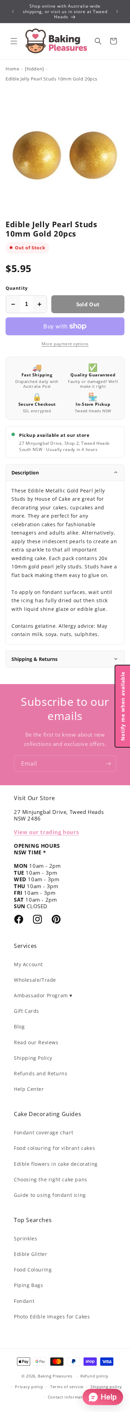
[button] (13, 41)
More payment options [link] (65, 344)
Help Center (29, 1089)
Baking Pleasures (55, 1376)
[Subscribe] (108, 764)
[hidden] (34, 69)
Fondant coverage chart (43, 1132)
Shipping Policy (33, 1058)
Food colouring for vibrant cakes (54, 1148)
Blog (19, 1026)
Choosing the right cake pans (50, 1179)
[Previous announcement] (12, 11)
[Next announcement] (117, 11)
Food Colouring (33, 1269)
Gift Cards (26, 1011)
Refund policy (94, 1376)
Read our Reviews (36, 1042)
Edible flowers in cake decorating (56, 1164)
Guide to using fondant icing (50, 1195)
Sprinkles (25, 1238)
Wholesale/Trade (35, 980)
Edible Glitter (30, 1254)
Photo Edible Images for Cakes (52, 1316)
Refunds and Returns (40, 1073)
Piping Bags (28, 1285)
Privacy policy (29, 1386)
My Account (28, 964)
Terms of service (67, 1386)
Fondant (24, 1301)
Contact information (68, 1397)
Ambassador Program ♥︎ (43, 995)
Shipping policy (106, 1386)
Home (12, 69)
